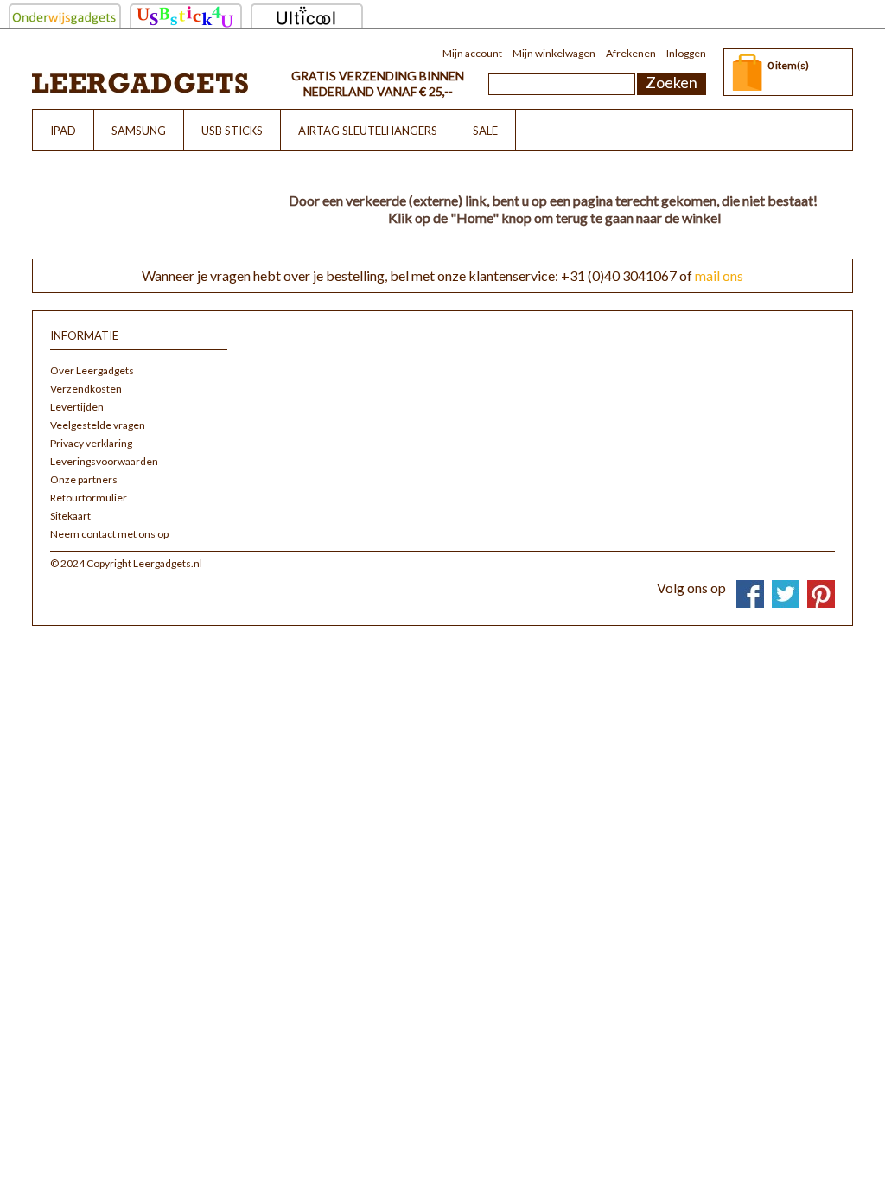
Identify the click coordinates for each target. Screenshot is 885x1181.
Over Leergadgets (92, 370)
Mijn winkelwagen (554, 53)
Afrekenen (631, 53)
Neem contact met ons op (109, 533)
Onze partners (84, 479)
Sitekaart (70, 515)
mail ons (719, 275)
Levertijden (77, 406)
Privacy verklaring (91, 443)
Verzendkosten (86, 388)
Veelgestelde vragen (97, 424)
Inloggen (686, 53)
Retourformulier (88, 497)
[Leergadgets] (140, 82)
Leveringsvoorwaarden (104, 461)
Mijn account (472, 53)
